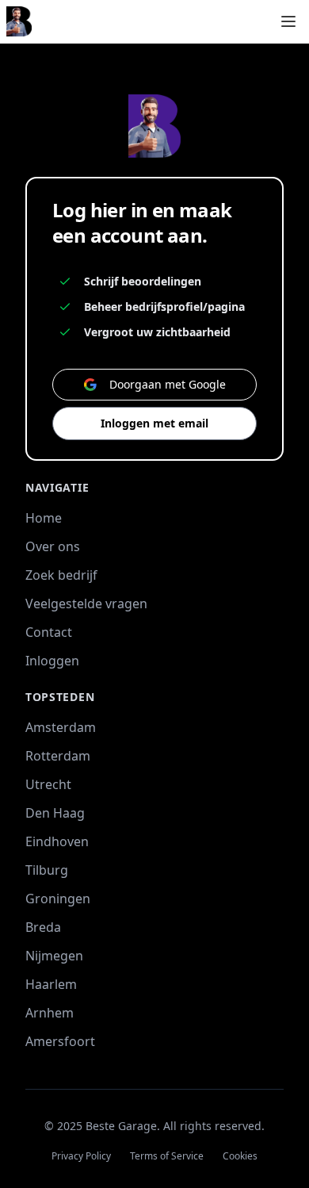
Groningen (57, 898)
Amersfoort (60, 1041)
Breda (43, 927)
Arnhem (49, 1012)
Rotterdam (57, 756)
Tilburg (46, 870)
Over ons (52, 546)
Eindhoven (57, 841)
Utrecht (48, 784)
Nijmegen (54, 955)
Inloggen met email (154, 423)
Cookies (240, 1156)
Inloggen (52, 660)
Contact (48, 632)
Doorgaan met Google (167, 384)
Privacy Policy (81, 1156)
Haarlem (51, 984)
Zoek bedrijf (61, 575)
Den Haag (55, 813)
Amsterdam (60, 727)
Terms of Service (167, 1156)
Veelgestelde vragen (86, 603)
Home (43, 518)
